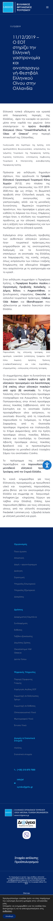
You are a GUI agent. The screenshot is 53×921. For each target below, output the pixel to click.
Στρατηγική (19, 577)
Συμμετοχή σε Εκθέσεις (24, 705)
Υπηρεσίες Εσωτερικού (24, 583)
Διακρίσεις (19, 596)
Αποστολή (19, 557)
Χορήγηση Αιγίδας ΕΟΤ (25, 689)
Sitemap (26, 893)
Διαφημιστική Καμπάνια (25, 616)
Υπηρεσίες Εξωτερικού (24, 590)
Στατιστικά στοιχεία (23, 754)
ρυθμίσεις (7, 911)
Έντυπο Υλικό (20, 725)
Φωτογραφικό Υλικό (23, 718)
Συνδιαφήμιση (21, 623)
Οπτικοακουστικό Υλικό (25, 712)
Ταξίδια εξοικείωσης (23, 636)
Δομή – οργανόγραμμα (25, 564)
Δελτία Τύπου (20, 659)
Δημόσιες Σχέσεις (22, 642)
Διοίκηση (18, 570)
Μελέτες (18, 747)
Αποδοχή (9, 916)
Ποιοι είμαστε (20, 551)
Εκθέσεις (18, 629)
